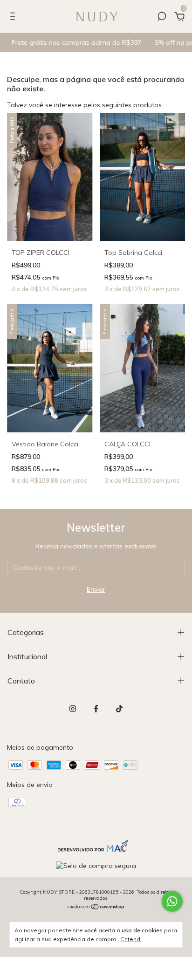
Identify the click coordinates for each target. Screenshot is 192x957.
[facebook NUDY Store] (96, 708)
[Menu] (14, 18)
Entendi (131, 939)
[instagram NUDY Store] (72, 708)
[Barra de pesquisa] (162, 18)
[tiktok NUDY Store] (119, 708)
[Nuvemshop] (96, 907)
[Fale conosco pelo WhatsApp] (172, 901)
